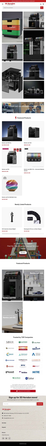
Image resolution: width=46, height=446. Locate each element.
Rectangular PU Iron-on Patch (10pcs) (32, 229)
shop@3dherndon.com (9, 418)
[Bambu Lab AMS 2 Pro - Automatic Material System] (34, 158)
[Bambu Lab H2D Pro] (12, 131)
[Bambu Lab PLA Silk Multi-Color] (12, 185)
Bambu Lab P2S (5, 169)
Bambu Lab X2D (27, 142)
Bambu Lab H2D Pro (6, 142)
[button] (43, 4)
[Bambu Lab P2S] (12, 158)
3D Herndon (24, 443)
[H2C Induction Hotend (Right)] (12, 217)
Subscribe (40, 403)
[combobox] (23, 7)
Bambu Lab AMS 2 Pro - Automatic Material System (34, 170)
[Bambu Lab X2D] (34, 131)
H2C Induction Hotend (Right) (9, 229)
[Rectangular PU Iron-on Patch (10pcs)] (34, 217)
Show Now (23, 252)
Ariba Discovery (5, 435)
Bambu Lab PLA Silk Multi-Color (9, 197)
